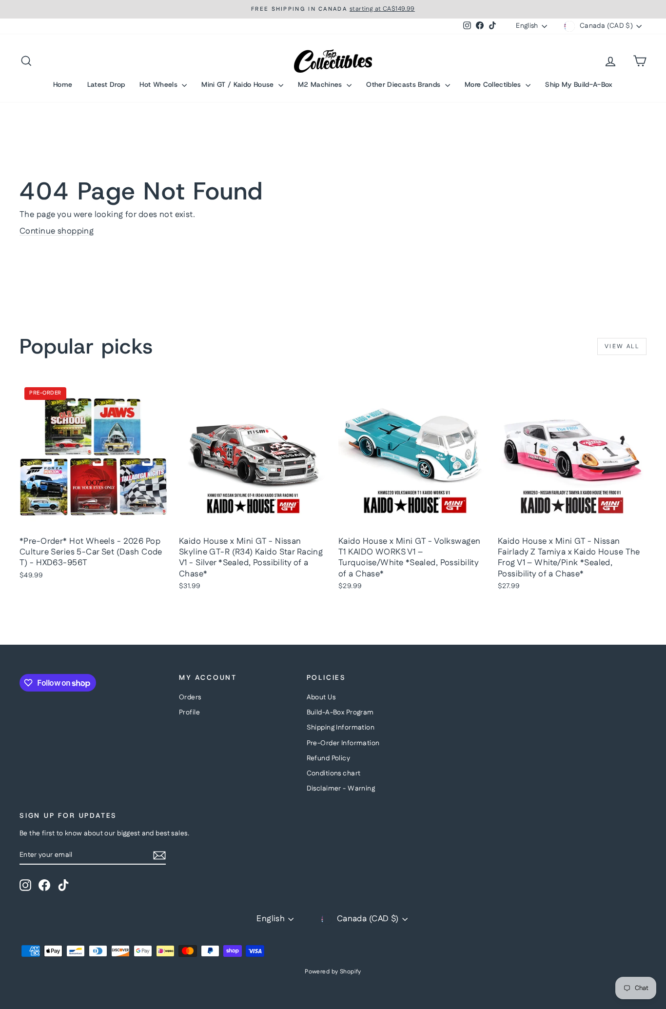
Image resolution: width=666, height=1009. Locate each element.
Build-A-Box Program (340, 712)
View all (622, 346)
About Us (321, 697)
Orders (190, 697)
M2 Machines (321, 84)
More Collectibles (494, 84)
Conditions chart (334, 773)
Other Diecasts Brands (404, 84)
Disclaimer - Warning (341, 788)
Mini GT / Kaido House (238, 84)
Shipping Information (341, 727)
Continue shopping (57, 231)
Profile (189, 712)
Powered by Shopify (333, 972)
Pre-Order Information (343, 743)
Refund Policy (329, 758)
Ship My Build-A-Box (579, 84)
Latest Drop (106, 84)
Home (62, 84)
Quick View (94, 521)
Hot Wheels (159, 84)
